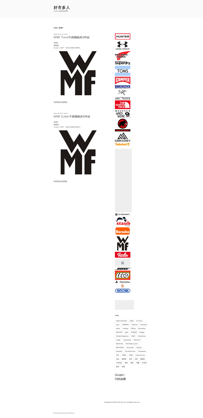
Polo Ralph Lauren (132, 344)
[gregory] (122, 141)
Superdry (119, 351)
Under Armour (140, 355)
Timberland (142, 351)
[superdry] (122, 64)
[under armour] (122, 50)
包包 (117, 359)
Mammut (137, 340)
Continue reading (60, 102)
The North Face (130, 351)
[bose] (122, 269)
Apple (132, 321)
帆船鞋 (142, 359)
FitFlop (133, 328)
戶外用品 (119, 363)
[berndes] (122, 234)
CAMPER (125, 324)
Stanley (139, 347)
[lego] (122, 279)
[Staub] (122, 226)
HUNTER (119, 332)
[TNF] (122, 109)
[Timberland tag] (122, 145)
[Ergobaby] (122, 287)
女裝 (130, 359)
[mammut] (122, 131)
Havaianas (141, 328)
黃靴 (123, 366)
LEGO (133, 336)
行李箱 (144, 363)
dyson (118, 328)
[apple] (122, 267)
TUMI (131, 355)
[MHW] (122, 117)
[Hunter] (122, 39)
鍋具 (117, 366)
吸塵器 (124, 359)
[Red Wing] (122, 60)
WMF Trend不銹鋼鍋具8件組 (71, 37)
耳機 (137, 363)
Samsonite (130, 347)
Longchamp (127, 340)
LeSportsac (142, 336)
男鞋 (131, 363)
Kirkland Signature (122, 336)
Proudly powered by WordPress (63, 413)
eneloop (125, 328)
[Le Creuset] (122, 215)
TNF (117, 355)
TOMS (124, 355)
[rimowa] (122, 292)
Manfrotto (119, 344)
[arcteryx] (122, 99)
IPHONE (134, 332)
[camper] (122, 84)
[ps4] (122, 283)
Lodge (118, 340)
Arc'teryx (139, 321)
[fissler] (122, 257)
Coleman (134, 324)
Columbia (143, 324)
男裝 (126, 363)
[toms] (122, 75)
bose (117, 324)
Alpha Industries (121, 321)
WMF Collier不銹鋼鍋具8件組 (71, 116)
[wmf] (122, 250)
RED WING (120, 347)
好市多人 (62, 7)
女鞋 (136, 359)
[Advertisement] (123, 180)
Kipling (142, 332)
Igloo (126, 332)
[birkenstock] (122, 88)
